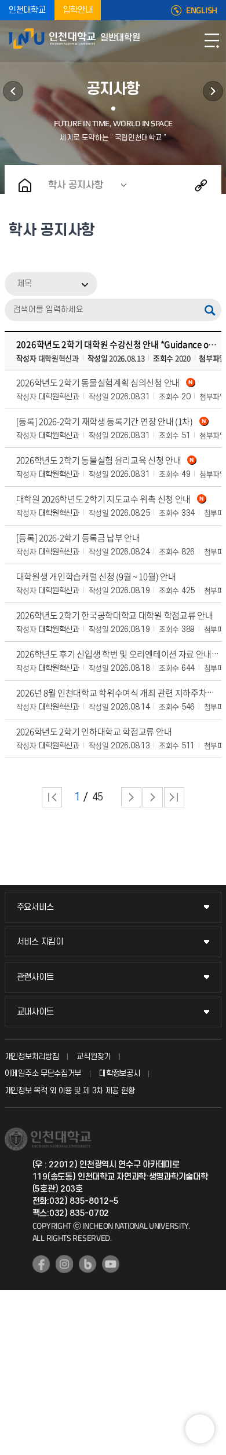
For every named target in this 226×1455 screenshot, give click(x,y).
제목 (24, 284)
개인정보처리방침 (32, 1056)
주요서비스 (35, 907)
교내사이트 (35, 1012)
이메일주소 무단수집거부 (43, 1073)
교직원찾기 (93, 1056)
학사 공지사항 (75, 185)
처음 (52, 797)
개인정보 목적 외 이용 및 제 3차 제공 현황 (70, 1090)
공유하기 (201, 185)
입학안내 (78, 10)
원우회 (213, 91)
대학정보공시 (119, 1073)
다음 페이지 (131, 797)
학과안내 (13, 91)
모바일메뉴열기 (211, 40)
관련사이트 (35, 977)
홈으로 (24, 185)
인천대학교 (27, 10)
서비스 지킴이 (40, 942)
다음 (153, 797)
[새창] (41, 1264)
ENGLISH (201, 10)
